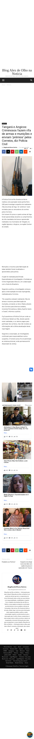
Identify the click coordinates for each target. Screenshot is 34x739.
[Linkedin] (21, 152)
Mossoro (22, 651)
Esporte (21, 649)
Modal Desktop (19, 663)
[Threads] (25, 630)
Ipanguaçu (11, 651)
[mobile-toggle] (3, 80)
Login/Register (13, 657)
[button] (31, 80)
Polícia (21, 653)
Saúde (20, 655)
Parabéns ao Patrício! (8, 562)
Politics (14, 655)
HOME (5, 651)
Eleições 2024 (13, 649)
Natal (27, 651)
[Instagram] (12, 630)
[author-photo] (17, 584)
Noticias (9, 85)
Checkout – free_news (25, 657)
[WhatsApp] (17, 152)
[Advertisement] (17, 17)
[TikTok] (15, 630)
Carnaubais (26, 647)
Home (3, 85)
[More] (30, 152)
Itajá (17, 651)
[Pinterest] (12, 152)
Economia (5, 649)
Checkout (25, 655)
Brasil (19, 647)
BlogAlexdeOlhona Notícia (10, 147)
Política (27, 653)
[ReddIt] (25, 152)
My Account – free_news (8, 659)
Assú (15, 647)
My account (5, 657)
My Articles (8, 661)
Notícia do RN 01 (7, 653)
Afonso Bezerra (8, 647)
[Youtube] (22, 630)
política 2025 (7, 655)
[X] (8, 152)
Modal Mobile (9, 663)
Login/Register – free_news (23, 659)
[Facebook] (4, 152)
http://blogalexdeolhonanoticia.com (17, 589)
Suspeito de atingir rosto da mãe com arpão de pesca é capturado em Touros (25, 565)
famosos (27, 649)
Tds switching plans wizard (20, 661)
